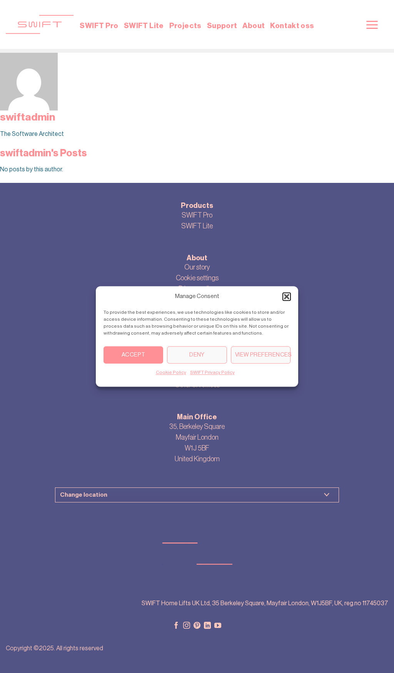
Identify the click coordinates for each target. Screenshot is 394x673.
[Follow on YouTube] (217, 626)
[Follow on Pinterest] (197, 626)
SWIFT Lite (144, 25)
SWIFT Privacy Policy (212, 372)
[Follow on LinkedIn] (207, 626)
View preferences (262, 355)
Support (222, 25)
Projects (185, 25)
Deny (197, 355)
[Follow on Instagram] (186, 626)
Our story (197, 267)
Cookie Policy (171, 372)
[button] (286, 296)
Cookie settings (197, 278)
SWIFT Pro (99, 25)
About (253, 25)
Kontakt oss (292, 25)
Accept (133, 355)
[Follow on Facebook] (176, 626)
